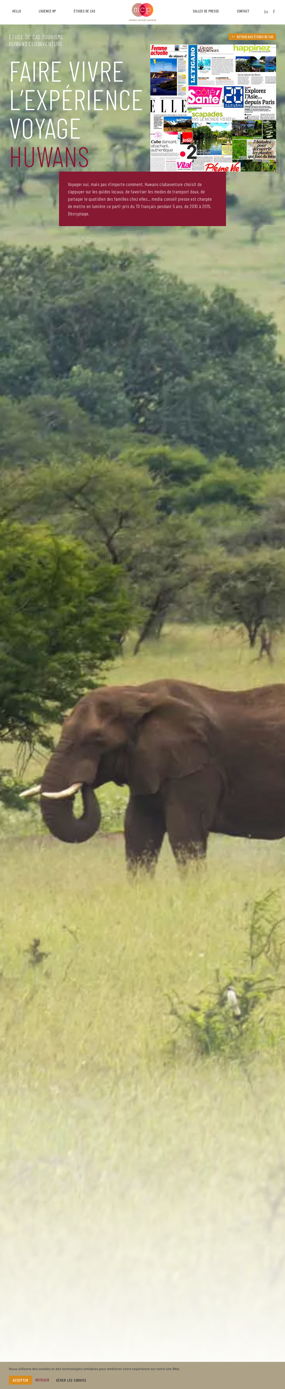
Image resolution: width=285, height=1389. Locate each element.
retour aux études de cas (255, 37)
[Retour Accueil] (142, 11)
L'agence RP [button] (47, 10)
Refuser (42, 1379)
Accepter (20, 1380)
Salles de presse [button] (206, 10)
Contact (243, 10)
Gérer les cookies (71, 1380)
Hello (16, 10)
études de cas (84, 10)
